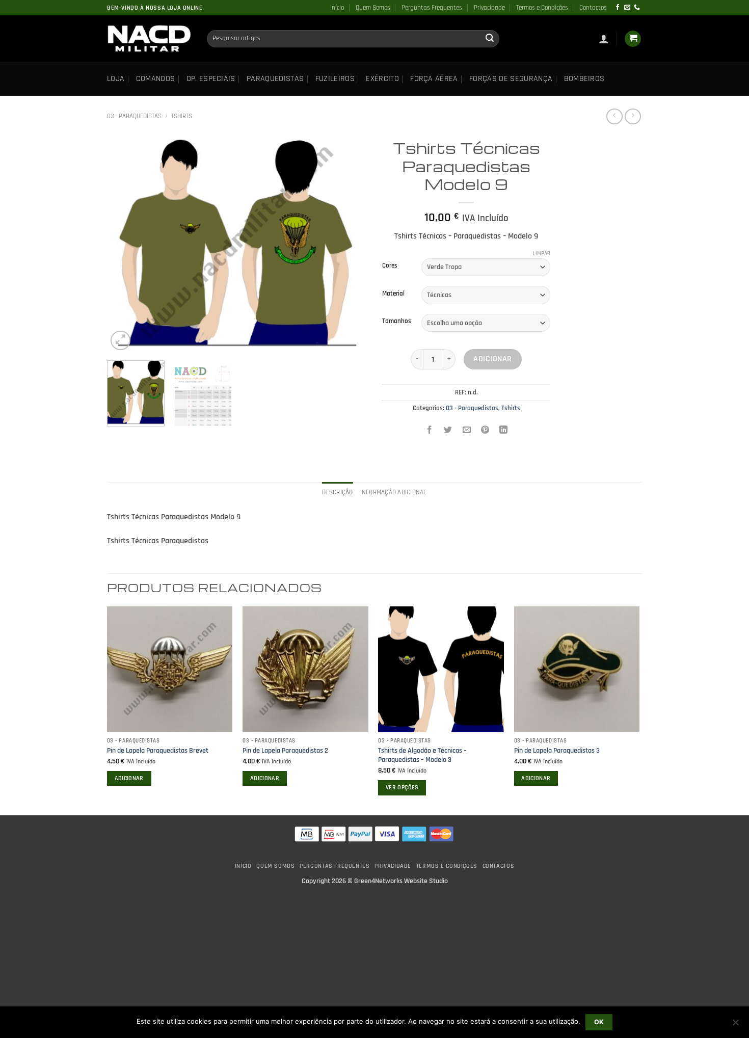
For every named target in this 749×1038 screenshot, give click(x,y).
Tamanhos (396, 321)
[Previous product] (632, 116)
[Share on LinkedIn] (503, 431)
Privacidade (489, 8)
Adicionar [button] (129, 778)
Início (337, 8)
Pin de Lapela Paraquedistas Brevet (157, 750)
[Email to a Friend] (466, 431)
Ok (599, 1022)
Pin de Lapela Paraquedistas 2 (285, 750)
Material (393, 294)
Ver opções (402, 787)
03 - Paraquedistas (134, 116)
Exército (382, 78)
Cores (389, 266)
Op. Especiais (210, 78)
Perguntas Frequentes (432, 8)
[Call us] (637, 7)
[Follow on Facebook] (617, 7)
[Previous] (125, 243)
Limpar (541, 253)
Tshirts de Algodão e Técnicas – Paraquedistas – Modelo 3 (422, 755)
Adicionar (492, 359)
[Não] (735, 1025)
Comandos (155, 78)
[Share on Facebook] (429, 431)
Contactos (593, 8)
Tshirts (181, 116)
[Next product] (614, 116)
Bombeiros (584, 78)
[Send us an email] (627, 7)
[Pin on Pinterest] (484, 431)
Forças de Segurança (510, 78)
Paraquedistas (275, 78)
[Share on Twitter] (448, 431)
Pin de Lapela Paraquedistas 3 (557, 750)
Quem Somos (373, 8)
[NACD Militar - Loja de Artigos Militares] (149, 39)
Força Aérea (434, 78)
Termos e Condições (542, 8)
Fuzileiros (335, 78)
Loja (115, 78)
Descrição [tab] (337, 492)
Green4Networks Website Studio (401, 881)
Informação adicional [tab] (393, 492)
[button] (604, 39)
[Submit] (489, 38)
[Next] (349, 243)
